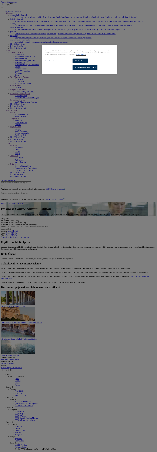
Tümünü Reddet (80, 61)
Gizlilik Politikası (81, 54)
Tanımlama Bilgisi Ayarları (53, 60)
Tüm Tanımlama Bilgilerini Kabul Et (85, 67)
